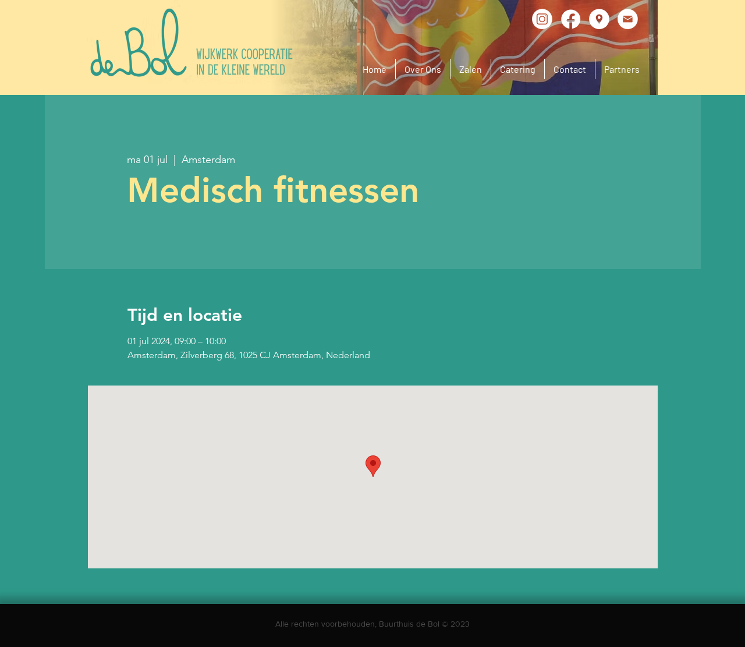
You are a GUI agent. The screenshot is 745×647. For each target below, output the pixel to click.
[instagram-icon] (542, 19)
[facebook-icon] (570, 19)
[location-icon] (599, 19)
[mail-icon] (627, 19)
